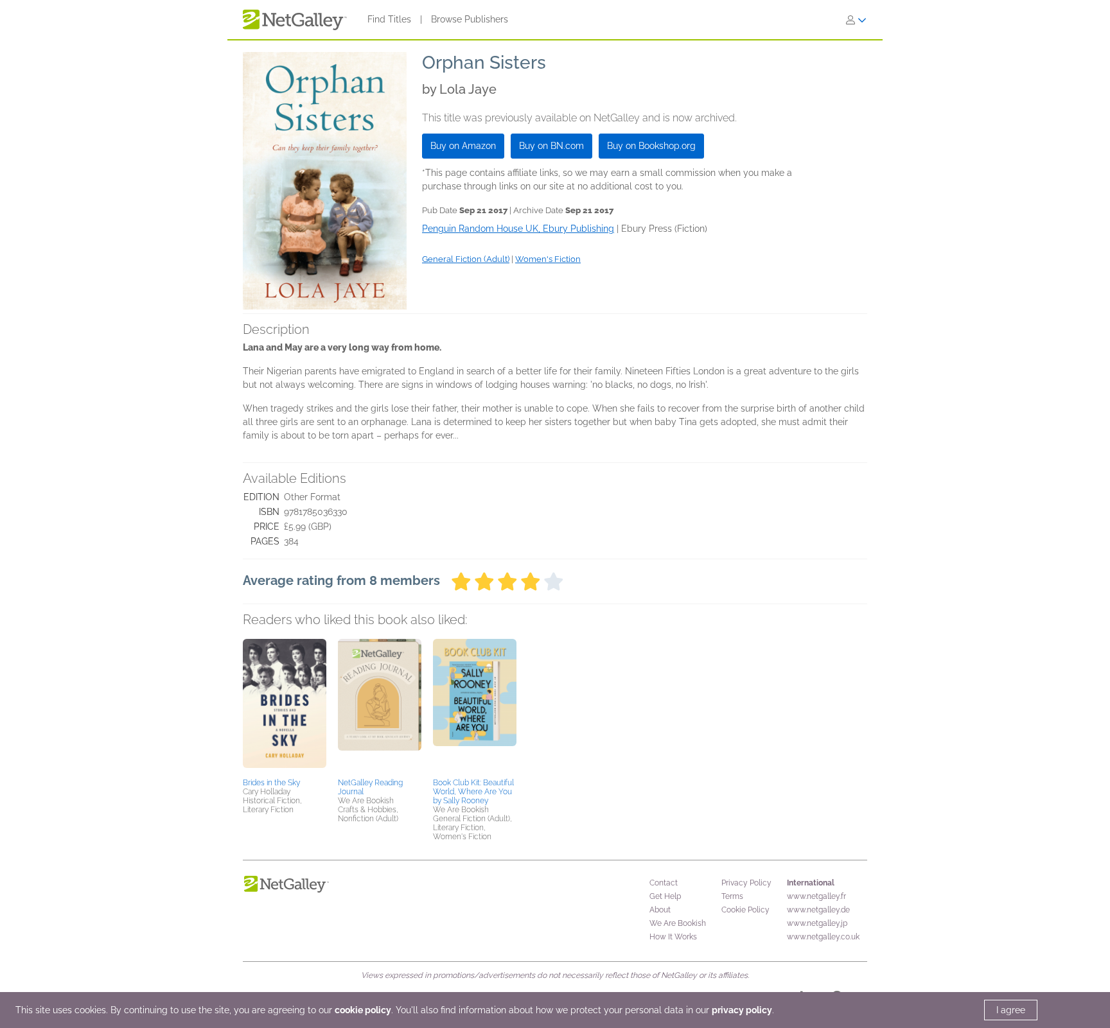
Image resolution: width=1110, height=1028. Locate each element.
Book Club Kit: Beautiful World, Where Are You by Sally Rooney (473, 791)
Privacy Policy (746, 882)
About (660, 909)
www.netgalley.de (818, 909)
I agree (1010, 1010)
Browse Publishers (469, 19)
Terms (732, 896)
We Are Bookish (677, 923)
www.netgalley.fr (816, 896)
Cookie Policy (745, 909)
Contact (663, 882)
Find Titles (389, 19)
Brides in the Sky (271, 782)
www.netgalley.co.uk (823, 936)
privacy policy (742, 1010)
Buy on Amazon (463, 146)
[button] (284, 706)
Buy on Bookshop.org (651, 146)
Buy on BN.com (551, 146)
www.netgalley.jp (817, 923)
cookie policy (363, 1010)
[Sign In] (856, 20)
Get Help (665, 896)
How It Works (673, 936)
